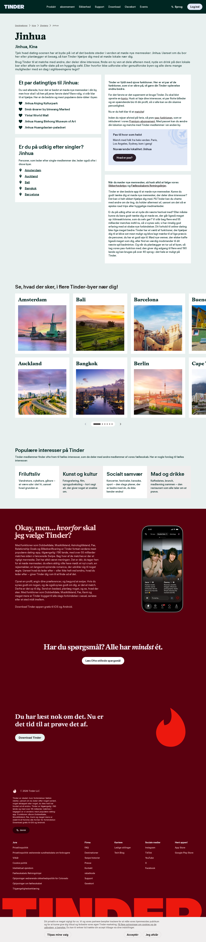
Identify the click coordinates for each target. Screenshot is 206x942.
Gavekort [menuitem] (130, 6)
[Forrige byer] (85, 424)
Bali (27, 182)
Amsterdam (33, 170)
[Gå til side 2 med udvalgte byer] (102, 424)
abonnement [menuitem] (67, 6)
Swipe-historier (92, 857)
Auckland (31, 176)
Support (89, 878)
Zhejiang (44, 25)
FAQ (87, 847)
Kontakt (88, 868)
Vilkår (16, 857)
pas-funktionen (163, 117)
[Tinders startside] (14, 7)
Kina (34, 25)
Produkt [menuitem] (51, 6)
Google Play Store (184, 852)
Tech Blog (119, 852)
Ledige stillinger (122, 847)
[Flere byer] (120, 424)
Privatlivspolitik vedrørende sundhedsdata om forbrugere (41, 852)
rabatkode (90, 873)
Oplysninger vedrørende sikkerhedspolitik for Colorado (40, 878)
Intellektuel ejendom (23, 868)
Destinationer (21, 25)
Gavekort (89, 883)
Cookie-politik (20, 863)
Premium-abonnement (142, 121)
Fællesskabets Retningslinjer (148, 185)
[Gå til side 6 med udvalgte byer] (112, 424)
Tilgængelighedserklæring (26, 888)
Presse (88, 863)
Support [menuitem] (99, 6)
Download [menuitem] (114, 6)
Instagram (150, 847)
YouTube (149, 857)
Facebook (150, 868)
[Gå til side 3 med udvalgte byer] (104, 424)
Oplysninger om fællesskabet (27, 883)
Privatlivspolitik (20, 847)
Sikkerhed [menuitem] (85, 6)
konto (124, 98)
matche (139, 111)
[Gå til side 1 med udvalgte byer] (97, 424)
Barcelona (32, 194)
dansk (23, 830)
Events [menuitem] (144, 6)
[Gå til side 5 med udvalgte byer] (109, 424)
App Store (180, 847)
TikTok (148, 852)
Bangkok (30, 188)
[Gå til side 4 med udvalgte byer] (107, 424)
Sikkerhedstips (117, 185)
